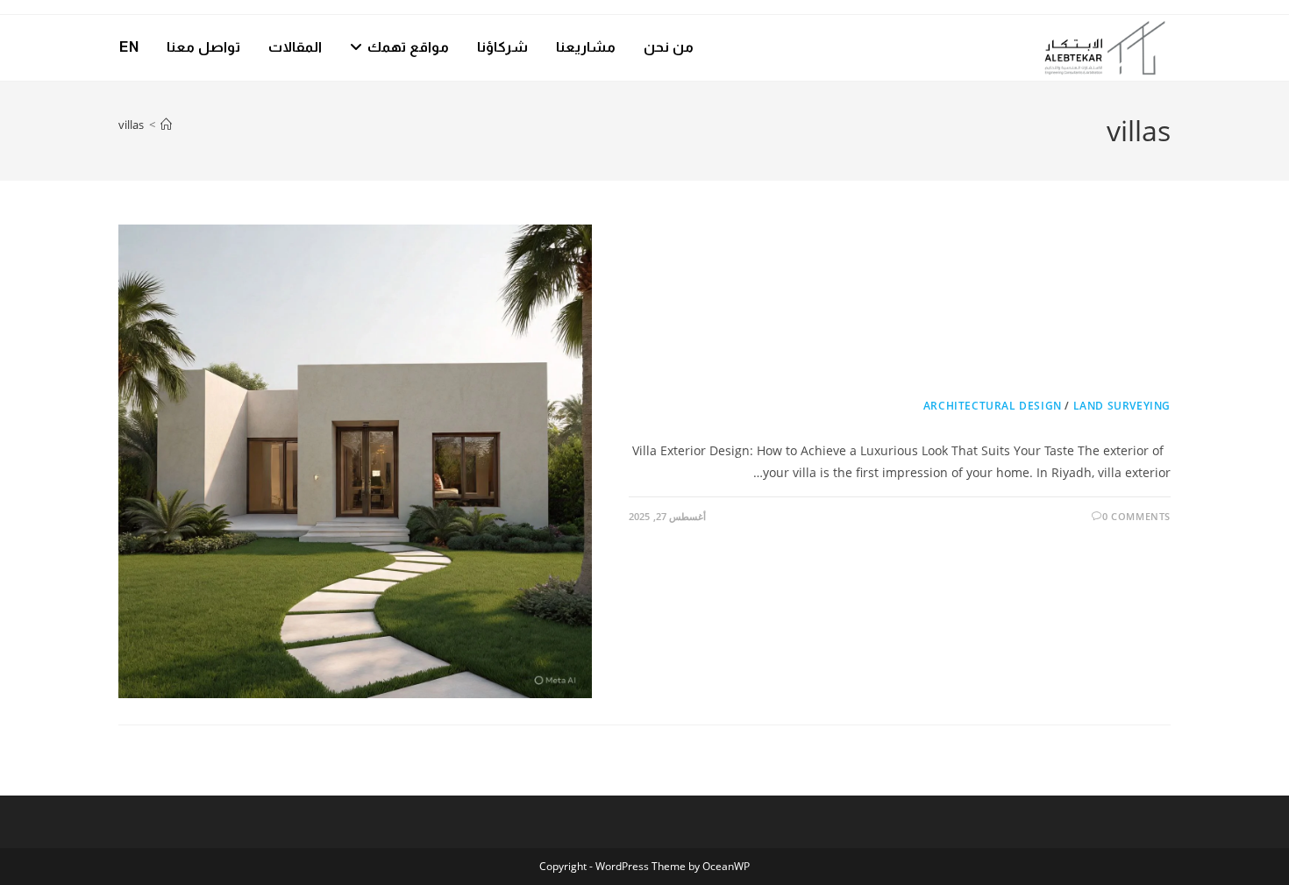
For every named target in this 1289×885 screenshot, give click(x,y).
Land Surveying (1122, 405)
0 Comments (1136, 516)
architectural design (992, 405)
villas (131, 124)
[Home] (166, 124)
